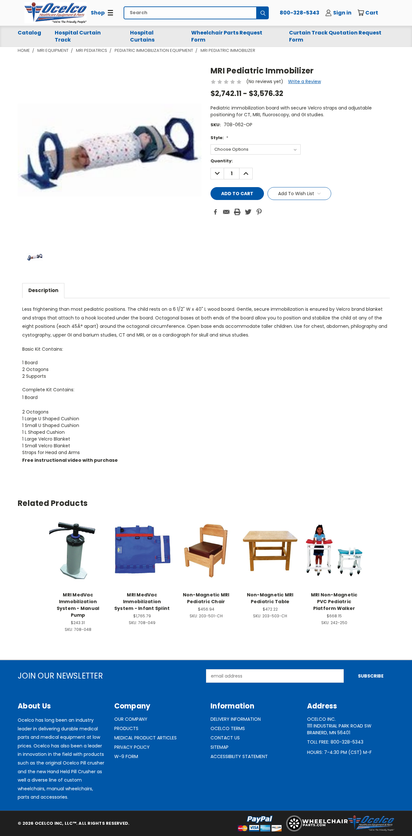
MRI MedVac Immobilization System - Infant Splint (142, 602)
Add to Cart (78, 555)
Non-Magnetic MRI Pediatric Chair (206, 598)
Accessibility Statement (239, 756)
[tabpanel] (206, 388)
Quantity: (222, 161)
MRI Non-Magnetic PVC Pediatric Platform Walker (334, 602)
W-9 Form (126, 756)
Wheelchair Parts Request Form (226, 36)
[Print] (237, 212)
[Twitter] (248, 212)
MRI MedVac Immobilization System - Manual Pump (78, 605)
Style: (219, 138)
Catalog (29, 32)
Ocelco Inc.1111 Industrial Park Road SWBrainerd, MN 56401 (339, 726)
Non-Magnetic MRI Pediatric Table (270, 598)
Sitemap (220, 747)
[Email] (226, 212)
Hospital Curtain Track (78, 36)
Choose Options (206, 555)
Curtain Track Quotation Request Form (335, 36)
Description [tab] (43, 290)
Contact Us (225, 738)
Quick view (78, 543)
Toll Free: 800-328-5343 (335, 742)
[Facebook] (215, 212)
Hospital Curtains (142, 36)
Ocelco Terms (228, 728)
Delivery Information (236, 719)
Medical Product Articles (145, 738)
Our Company (130, 719)
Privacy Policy (132, 747)
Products (126, 728)
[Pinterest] (259, 212)
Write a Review (304, 81)
